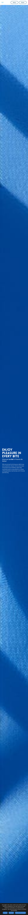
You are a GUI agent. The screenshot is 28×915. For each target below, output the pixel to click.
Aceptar (5, 912)
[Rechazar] (25, 909)
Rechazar (11, 912)
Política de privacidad (20, 912)
